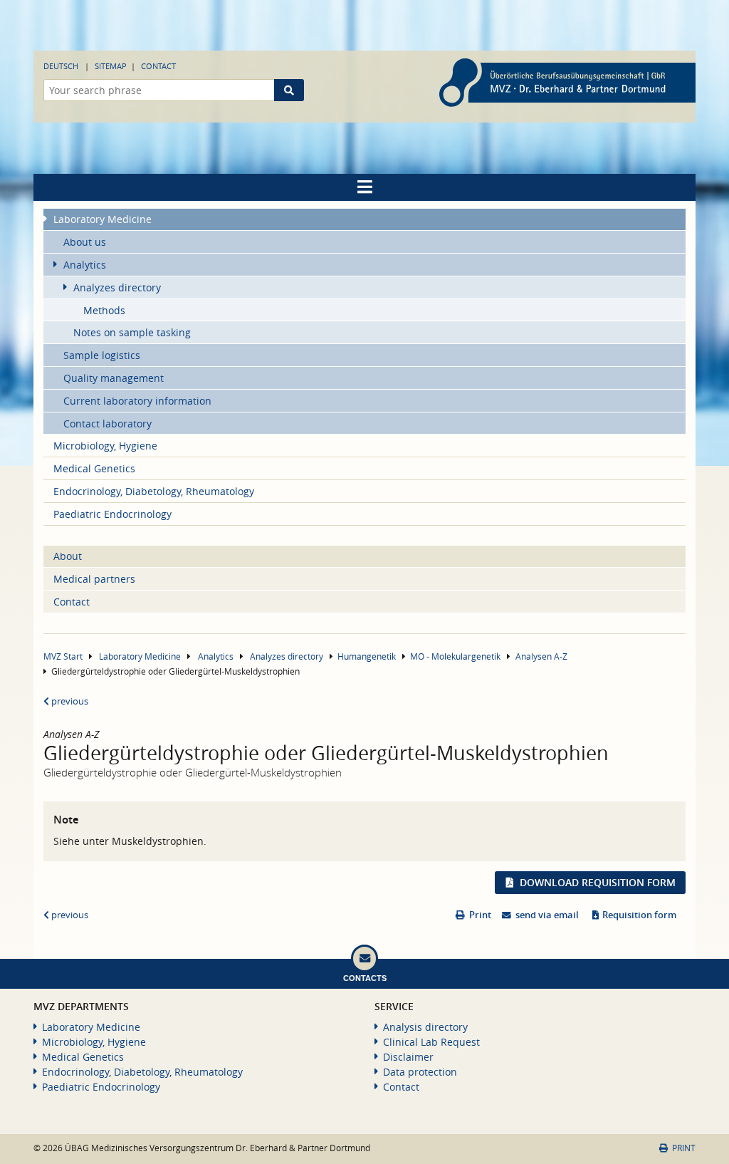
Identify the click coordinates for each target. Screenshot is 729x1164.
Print (480, 915)
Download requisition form (598, 882)
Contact (158, 66)
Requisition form (639, 915)
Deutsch (60, 66)
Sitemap (111, 66)
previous (68, 701)
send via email (547, 915)
